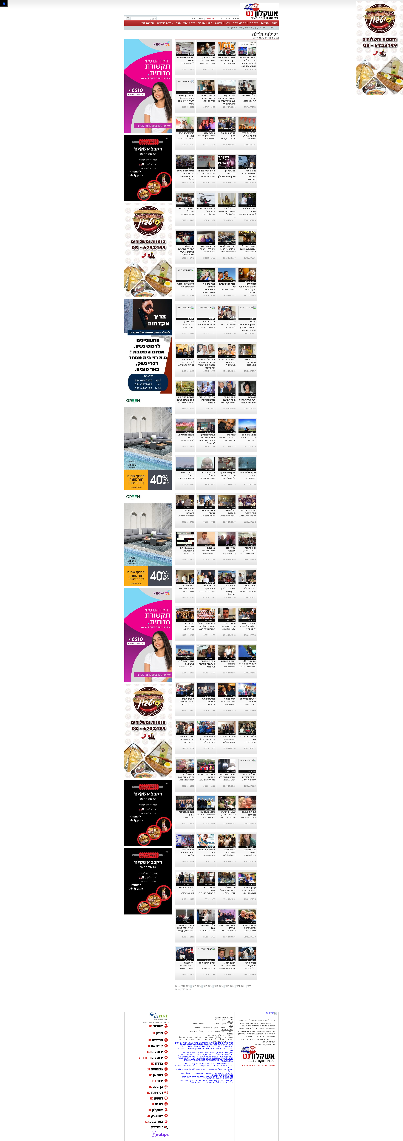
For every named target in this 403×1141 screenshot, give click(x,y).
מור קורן (216, 1056)
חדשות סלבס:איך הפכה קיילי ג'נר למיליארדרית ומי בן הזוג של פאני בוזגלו (247, 63)
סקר (210, 23)
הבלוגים (198, 1037)
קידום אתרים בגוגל (225, 1045)
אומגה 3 (189, 1073)
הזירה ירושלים (223, 1079)
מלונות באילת (227, 1047)
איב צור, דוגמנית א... (207, 931)
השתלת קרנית (199, 1060)
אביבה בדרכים (165, 23)
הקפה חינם (230, 623)
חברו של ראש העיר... (186, 516)
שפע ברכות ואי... (187, 214)
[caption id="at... (229, 553)
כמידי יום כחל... (209, 101)
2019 (227, 986)
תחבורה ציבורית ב (220, 1041)
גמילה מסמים (218, 1065)
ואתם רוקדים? (187, 736)
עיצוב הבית (214, 1048)
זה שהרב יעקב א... (207, 968)
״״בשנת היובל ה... (186, 63)
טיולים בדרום (214, 1054)
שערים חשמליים (226, 1048)
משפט (217, 1023)
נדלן (224, 1020)
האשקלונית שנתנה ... (206, 327)
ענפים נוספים (211, 1035)
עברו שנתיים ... (188, 553)
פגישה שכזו (209, 133)
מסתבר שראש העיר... (247, 817)
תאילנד (209, 1060)
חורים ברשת (216, 1047)
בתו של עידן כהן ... (208, 214)
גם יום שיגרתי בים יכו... (185, 478)
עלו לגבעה (189, 963)
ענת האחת (189, 23)
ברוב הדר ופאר (248, 623)
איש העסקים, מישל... (227, 403)
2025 (183, 989)
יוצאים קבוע (199, 1056)
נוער (222, 1039)
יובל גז (220, 1073)
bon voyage (250, 887)
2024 (177, 989)
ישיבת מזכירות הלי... (228, 516)
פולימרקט (197, 1064)
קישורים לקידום (206, 1065)
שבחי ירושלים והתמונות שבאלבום (249, 362)
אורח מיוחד (230, 698)
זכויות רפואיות (212, 1069)
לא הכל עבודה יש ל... (227, 931)
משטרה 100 (228, 1023)
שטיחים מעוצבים (210, 1073)
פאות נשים (216, 1075)
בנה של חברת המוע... (227, 289)
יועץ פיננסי (228, 1065)
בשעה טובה (230, 849)
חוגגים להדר (188, 698)
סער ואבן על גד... (187, 893)
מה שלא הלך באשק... (247, 516)
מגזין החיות (206, 1047)
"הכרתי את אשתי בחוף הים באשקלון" (227, 362)
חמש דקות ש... (250, 478)
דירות (224, 1062)
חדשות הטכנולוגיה (218, 1052)
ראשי (274, 23)
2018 (221, 986)
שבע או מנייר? (228, 812)
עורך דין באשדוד (198, 1081)
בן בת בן (211, 548)
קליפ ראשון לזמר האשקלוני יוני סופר (185, 287)
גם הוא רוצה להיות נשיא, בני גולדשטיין (186, 852)
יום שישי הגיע (249, 925)
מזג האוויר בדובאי (218, 1064)
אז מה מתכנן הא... (207, 516)
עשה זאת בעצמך (210, 1045)
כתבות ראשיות (186, 1037)
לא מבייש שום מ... (187, 440)
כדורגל (230, 1035)
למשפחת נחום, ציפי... (247, 214)
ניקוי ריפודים (217, 1077)
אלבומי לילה (220, 1027)
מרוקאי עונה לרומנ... (207, 478)
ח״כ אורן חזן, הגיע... (228, 139)
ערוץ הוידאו (221, 1037)
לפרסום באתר (197, 18)
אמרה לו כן (188, 774)
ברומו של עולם (249, 434)
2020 (232, 986)
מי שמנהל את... (250, 252)
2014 (199, 986)
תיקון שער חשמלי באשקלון (222, 1060)
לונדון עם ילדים (181, 1043)
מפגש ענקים (188, 585)
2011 (183, 986)
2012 (188, 986)
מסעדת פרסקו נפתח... (206, 591)
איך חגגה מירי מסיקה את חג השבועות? (249, 136)
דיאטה (230, 1056)
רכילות (272, 28)
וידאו (227, 23)
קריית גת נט (186, 1081)
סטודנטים (225, 1075)
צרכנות (217, 1020)
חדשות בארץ (209, 1037)
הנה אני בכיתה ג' (206, 623)
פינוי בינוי (207, 1052)
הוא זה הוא (209, 736)
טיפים (207, 1048)
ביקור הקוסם (250, 585)
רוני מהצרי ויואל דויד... (206, 893)
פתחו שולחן (230, 887)
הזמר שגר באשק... (228, 63)
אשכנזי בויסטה (186, 925)
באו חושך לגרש (228, 246)
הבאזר (190, 1043)
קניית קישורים (227, 1043)
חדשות (265, 23)
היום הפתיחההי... (208, 855)
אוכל (231, 1020)
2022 (243, 986)
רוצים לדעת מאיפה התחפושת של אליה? (227, 211)
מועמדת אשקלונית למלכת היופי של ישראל (247, 400)
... (255, 141)
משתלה (209, 1077)
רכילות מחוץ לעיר (234, 28)
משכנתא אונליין (186, 1065)
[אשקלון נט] (271, 1013)
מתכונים (182, 1054)
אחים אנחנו (230, 963)
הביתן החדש (188, 359)
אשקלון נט (273, 37)
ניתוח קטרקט (199, 1048)
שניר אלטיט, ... (188, 629)
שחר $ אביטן (208, 57)
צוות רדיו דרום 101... (207, 780)
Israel (203, 1069)
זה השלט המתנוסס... (185, 667)
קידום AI (182, 1047)
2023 (249, 986)
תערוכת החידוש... (249, 101)
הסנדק (232, 321)
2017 (216, 986)
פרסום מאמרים (215, 1043)
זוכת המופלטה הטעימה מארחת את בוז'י (207, 664)
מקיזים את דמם (228, 774)
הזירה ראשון (191, 1077)
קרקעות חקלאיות (212, 1081)
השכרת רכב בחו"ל (201, 1043)
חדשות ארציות (198, 1023)
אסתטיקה (184, 1069)
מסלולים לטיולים (226, 1054)
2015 (205, 986)
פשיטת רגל (208, 1056)
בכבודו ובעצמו (208, 246)
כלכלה (209, 1023)
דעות (231, 1037)
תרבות (201, 23)
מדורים (230, 1039)
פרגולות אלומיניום (217, 1082)
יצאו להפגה (250, 548)
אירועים (248, 28)
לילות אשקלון (260, 28)
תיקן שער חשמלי (226, 1081)
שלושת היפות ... (250, 742)
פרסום (227, 1082)
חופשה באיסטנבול (225, 1069)
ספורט (218, 23)
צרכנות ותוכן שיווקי (224, 1018)
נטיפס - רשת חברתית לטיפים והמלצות (258, 1065)
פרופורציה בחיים (206, 170)
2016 (210, 986)
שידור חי (253, 23)
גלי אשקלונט (147, 23)
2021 (238, 986)
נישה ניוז (229, 1052)
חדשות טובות (217, 1058)
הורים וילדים (228, 1058)
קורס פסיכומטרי (192, 1054)
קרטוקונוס (190, 1048)
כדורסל (222, 1035)
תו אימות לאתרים (194, 1047)
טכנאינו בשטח (207, 812)
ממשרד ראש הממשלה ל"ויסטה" (208, 701)
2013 (194, 986)
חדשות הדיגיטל (185, 1045)
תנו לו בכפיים (249, 774)
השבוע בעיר (239, 23)
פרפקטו (196, 1065)
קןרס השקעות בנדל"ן (186, 1056)
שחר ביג (231, 434)
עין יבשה (228, 1064)
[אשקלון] (259, 20)
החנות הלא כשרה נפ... (185, 403)
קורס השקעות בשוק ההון (201, 1058)
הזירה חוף (201, 1077)
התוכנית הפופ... (250, 704)
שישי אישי (208, 1039)
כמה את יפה (250, 849)
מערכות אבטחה (211, 1079)
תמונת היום (207, 1027)
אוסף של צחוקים (227, 472)
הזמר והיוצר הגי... (187, 817)
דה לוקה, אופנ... (250, 968)
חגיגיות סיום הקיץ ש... (185, 139)
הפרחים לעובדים (227, 736)
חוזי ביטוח (205, 1064)
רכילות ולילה (259, 37)
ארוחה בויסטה (228, 661)
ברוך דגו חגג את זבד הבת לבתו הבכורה (207, 400)
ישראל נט (229, 1073)
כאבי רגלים (188, 1064)
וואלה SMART (194, 1069)
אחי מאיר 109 (249, 661)
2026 (188, 989)
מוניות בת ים (228, 1077)
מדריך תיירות (198, 1045)
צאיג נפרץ (189, 321)
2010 (177, 986)
